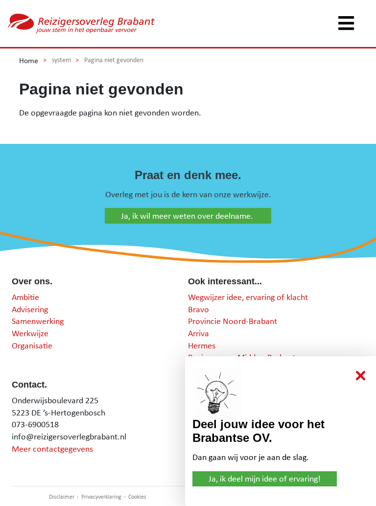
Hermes (201, 345)
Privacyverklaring (101, 496)
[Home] (81, 23)
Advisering (30, 309)
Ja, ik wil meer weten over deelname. (188, 215)
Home (28, 60)
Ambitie (25, 296)
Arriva (198, 333)
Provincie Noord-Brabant (232, 320)
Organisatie (32, 345)
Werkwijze (30, 333)
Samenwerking (38, 320)
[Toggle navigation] (346, 23)
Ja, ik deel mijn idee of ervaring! (265, 478)
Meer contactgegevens (52, 448)
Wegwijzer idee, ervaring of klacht (248, 296)
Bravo (198, 309)
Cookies (137, 496)
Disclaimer (61, 496)
